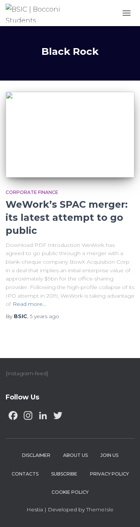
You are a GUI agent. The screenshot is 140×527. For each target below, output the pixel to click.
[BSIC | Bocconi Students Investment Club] (40, 13)
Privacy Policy (109, 474)
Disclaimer (36, 455)
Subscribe (64, 474)
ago (44, 316)
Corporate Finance (32, 192)
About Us (75, 455)
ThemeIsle (99, 509)
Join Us (109, 455)
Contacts (25, 474)
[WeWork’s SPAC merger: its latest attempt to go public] (70, 135)
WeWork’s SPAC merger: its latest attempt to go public (67, 217)
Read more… (29, 304)
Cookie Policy (70, 492)
